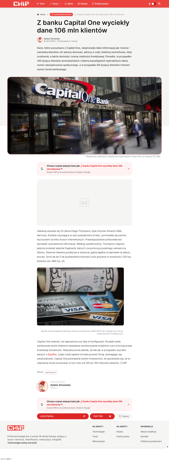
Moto (70, 3)
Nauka (84, 3)
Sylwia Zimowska (52, 39)
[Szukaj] (159, 4)
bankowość (51, 372)
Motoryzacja (98, 441)
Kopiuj (125, 416)
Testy (55, 3)
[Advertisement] (84, 454)
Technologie (98, 431)
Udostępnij (47, 416)
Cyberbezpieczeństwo (62, 14)
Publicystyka (102, 3)
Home (42, 14)
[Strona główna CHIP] (21, 3)
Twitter (98, 416)
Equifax (52, 354)
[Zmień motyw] (152, 3)
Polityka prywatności (151, 441)
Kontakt (144, 436)
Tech (42, 3)
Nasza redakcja (148, 431)
